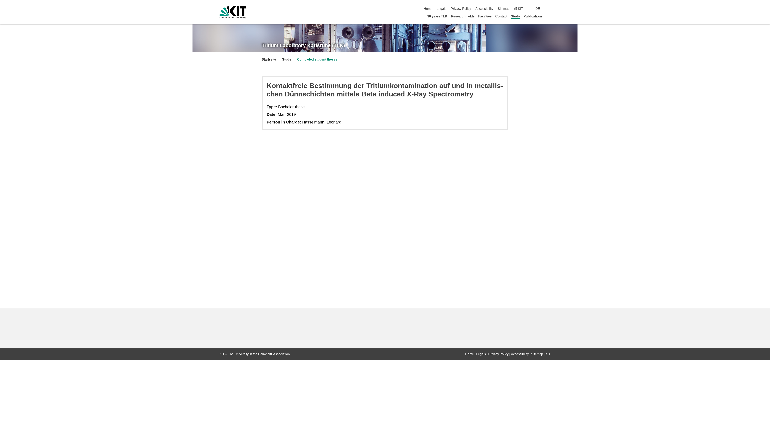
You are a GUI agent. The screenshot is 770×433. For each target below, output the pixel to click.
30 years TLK (437, 16)
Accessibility (484, 8)
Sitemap (504, 8)
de (537, 8)
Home (428, 8)
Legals (441, 8)
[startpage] (549, 16)
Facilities (485, 16)
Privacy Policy (461, 8)
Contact (501, 16)
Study (515, 16)
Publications (533, 16)
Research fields (463, 16)
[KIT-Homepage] (233, 12)
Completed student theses (317, 59)
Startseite (269, 59)
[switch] (548, 9)
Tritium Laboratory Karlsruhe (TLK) (303, 45)
